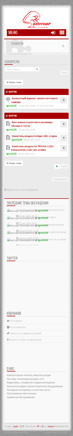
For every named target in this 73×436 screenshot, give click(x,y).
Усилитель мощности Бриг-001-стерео (34, 136)
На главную (15, 320)
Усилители (11, 62)
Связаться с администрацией (25, 333)
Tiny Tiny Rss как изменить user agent (36, 217)
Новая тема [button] (14, 82)
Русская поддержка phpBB (16, 432)
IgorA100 (11, 105)
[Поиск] (37, 69)
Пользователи (18, 327)
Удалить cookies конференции (25, 339)
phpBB (15, 426)
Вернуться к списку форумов (22, 189)
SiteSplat (51, 426)
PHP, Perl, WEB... (47, 105)
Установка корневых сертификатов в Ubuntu (40, 209)
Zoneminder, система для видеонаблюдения (40, 224)
